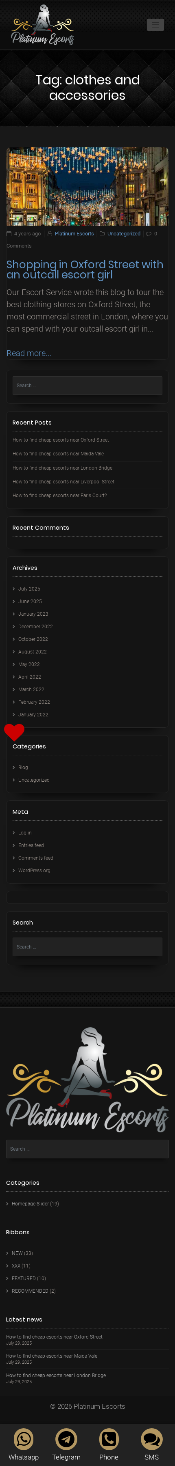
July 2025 (29, 589)
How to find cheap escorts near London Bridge (62, 468)
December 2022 (35, 627)
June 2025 (30, 601)
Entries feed (31, 845)
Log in (25, 833)
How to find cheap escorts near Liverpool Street (63, 482)
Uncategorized (123, 234)
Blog (23, 767)
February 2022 (34, 702)
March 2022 (31, 689)
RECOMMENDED (30, 1291)
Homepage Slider (30, 1204)
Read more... (29, 353)
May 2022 (29, 664)
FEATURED (24, 1278)
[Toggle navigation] (155, 25)
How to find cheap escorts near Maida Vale (58, 454)
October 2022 (33, 639)
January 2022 (33, 715)
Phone (108, 1457)
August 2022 (32, 652)
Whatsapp (24, 1457)
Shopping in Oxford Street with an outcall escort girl (85, 269)
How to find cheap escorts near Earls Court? (60, 495)
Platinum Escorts (74, 234)
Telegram (66, 1457)
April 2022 (29, 677)
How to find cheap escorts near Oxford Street (61, 440)
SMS (151, 1457)
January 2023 (33, 614)
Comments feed (35, 858)
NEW (17, 1253)
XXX (16, 1266)
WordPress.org (34, 870)
